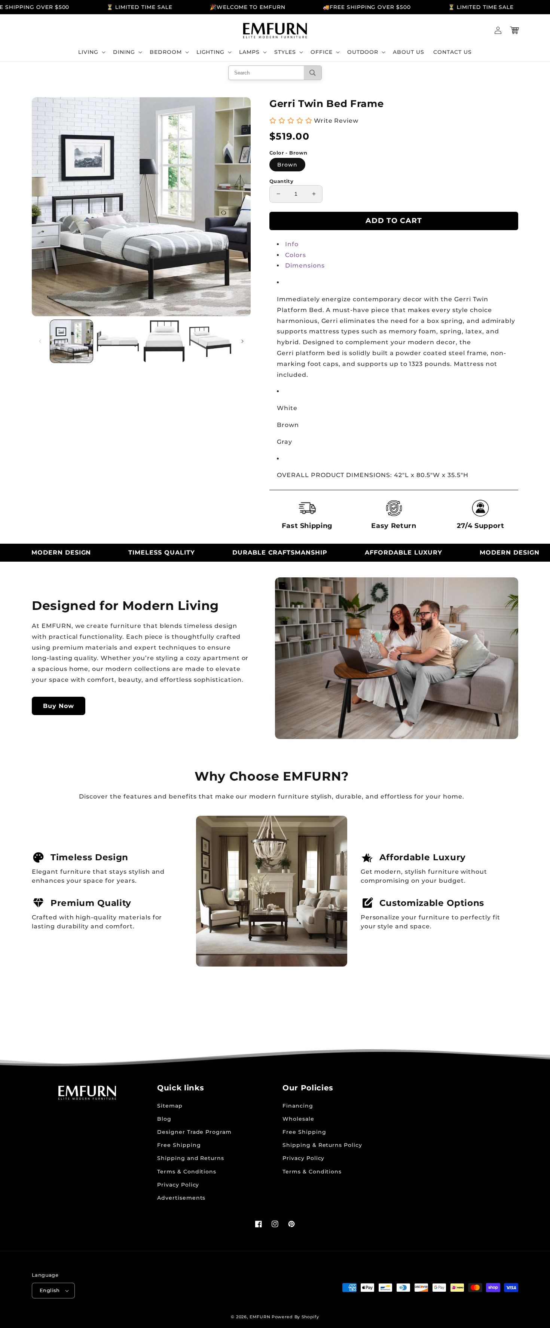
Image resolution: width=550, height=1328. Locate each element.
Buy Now (58, 705)
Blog (164, 1118)
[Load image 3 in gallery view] (164, 341)
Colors (295, 255)
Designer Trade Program (194, 1132)
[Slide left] (40, 341)
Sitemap (170, 1105)
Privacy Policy (178, 1184)
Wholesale (298, 1118)
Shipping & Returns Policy (322, 1145)
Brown (287, 164)
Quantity (281, 181)
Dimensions (305, 265)
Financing (297, 1105)
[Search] (312, 73)
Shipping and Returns (190, 1158)
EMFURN (260, 1316)
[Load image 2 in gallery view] (118, 341)
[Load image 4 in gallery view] (210, 341)
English (50, 1290)
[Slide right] (242, 341)
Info (292, 244)
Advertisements (181, 1197)
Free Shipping (179, 1145)
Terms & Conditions (186, 1171)
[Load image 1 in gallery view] (71, 341)
